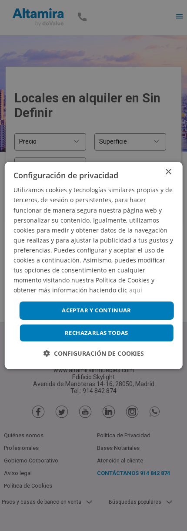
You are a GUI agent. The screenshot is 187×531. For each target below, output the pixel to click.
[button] (93, 353)
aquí (135, 290)
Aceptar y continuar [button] (96, 310)
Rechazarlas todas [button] (96, 333)
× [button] (168, 172)
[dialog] (94, 265)
